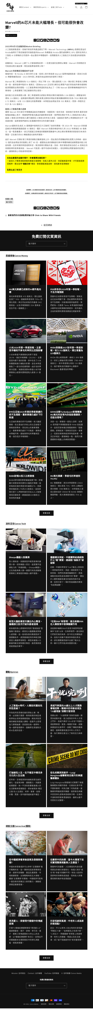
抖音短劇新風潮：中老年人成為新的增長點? (67, 922)
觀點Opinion (12, 671)
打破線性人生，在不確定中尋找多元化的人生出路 (26, 774)
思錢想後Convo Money (17, 255)
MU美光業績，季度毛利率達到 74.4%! (65, 477)
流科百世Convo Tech (16, 523)
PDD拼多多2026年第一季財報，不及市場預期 (66, 291)
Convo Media (34, 1004)
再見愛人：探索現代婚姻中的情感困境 (26, 922)
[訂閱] (64, 243)
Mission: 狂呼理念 (19, 973)
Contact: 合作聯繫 (35, 973)
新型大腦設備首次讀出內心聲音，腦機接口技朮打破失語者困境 (26, 623)
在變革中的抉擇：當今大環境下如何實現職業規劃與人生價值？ (67, 861)
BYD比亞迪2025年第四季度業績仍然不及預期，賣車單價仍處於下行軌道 (26, 414)
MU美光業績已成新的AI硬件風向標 (25, 291)
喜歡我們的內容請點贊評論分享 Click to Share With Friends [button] (34, 215)
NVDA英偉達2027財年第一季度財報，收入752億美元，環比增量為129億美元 (66, 350)
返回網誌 (48, 225)
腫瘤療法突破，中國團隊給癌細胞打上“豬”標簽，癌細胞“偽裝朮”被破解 (67, 560)
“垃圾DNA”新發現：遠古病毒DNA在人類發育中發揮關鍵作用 (66, 623)
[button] (25, 7)
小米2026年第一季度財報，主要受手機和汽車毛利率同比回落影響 (26, 349)
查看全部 (46, 513)
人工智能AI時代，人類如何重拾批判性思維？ (25, 707)
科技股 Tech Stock (11, 35)
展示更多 (9, 202)
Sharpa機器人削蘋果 (19, 557)
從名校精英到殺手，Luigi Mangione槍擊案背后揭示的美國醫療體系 (66, 775)
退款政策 (43, 1004)
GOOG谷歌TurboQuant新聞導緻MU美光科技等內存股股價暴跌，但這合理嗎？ (66, 414)
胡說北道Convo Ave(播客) (18, 826)
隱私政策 (51, 1004)
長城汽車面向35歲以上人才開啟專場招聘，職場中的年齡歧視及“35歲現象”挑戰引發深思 (66, 708)
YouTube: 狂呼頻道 (51, 973)
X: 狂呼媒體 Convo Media (71, 973)
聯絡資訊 (66, 1004)
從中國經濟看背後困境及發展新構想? (26, 861)
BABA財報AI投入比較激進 (21, 476)
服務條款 (59, 1004)
